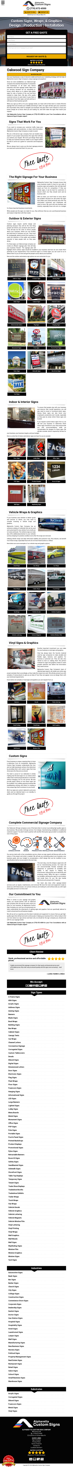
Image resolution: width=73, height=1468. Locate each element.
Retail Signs (13, 1367)
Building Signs (14, 1025)
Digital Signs (13, 1063)
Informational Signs (16, 1095)
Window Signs (13, 1256)
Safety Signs (13, 1162)
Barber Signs (13, 1283)
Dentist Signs (13, 1311)
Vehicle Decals (14, 1207)
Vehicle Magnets (15, 1218)
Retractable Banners (16, 1155)
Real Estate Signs (15, 1360)
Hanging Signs (14, 1092)
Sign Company (36, 1440)
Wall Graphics (13, 1235)
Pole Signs (12, 1130)
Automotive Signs (15, 1273)
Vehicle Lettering (15, 1214)
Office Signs (13, 1123)
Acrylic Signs (13, 1004)
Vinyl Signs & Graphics (23, 642)
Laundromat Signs (15, 1332)
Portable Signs (14, 1134)
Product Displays (15, 1144)
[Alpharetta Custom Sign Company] (36, 1423)
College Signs (13, 1294)
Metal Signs (13, 1116)
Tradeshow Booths (15, 1190)
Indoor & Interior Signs (23, 402)
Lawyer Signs (13, 1336)
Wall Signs (12, 1242)
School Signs (13, 1374)
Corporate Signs (14, 1304)
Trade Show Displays (16, 1186)
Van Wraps (12, 1204)
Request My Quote (36, 56)
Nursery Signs (13, 1350)
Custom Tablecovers (16, 1053)
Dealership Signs (14, 1308)
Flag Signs (12, 1077)
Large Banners (14, 1102)
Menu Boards (13, 1113)
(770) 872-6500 (37, 8)
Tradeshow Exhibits (16, 1193)
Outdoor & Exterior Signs (25, 218)
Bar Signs (12, 1280)
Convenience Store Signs (18, 1301)
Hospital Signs (14, 1322)
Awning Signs (13, 1011)
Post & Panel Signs (15, 1137)
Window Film (13, 1249)
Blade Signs (13, 1018)
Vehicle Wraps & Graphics (25, 512)
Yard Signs (12, 1260)
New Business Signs (16, 1346)
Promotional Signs (15, 1148)
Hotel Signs (13, 1329)
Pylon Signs (13, 1151)
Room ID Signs (14, 1158)
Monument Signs (15, 1120)
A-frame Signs (14, 997)
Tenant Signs (13, 1183)
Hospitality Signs (15, 1325)
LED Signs (12, 1099)
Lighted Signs (13, 1106)
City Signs (12, 1290)
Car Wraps (12, 1039)
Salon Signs (13, 1371)
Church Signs (13, 1287)
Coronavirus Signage (16, 1046)
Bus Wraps (12, 1028)
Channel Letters (14, 1042)
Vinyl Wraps (12, 1232)
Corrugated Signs (15, 1049)
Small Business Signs (16, 1378)
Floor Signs (12, 1084)
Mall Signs (12, 1339)
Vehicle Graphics (15, 1211)
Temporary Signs (15, 1179)
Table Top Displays (15, 1176)
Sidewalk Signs (14, 1169)
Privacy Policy (36, 1442)
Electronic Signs (14, 1074)
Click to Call (31, 12)
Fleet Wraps (13, 1081)
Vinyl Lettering (14, 1225)
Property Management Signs (19, 1357)
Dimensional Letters (16, 1067)
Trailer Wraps (13, 1197)
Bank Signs (12, 1276)
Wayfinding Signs (15, 1246)
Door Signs (12, 1071)
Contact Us (44, 12)
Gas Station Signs (15, 1318)
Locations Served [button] (36, 1447)
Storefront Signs (15, 1172)
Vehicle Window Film (16, 1221)
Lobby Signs (13, 1109)
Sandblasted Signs (15, 1165)
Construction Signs (16, 1297)
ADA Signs (12, 1000)
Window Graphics (15, 1253)
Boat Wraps (12, 1021)
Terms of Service (36, 1443)
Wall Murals (12, 1239)
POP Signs (12, 1127)
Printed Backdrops (15, 1141)
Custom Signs (18, 756)
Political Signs (14, 1353)
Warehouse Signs (15, 1381)
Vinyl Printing (13, 1228)
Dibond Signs (13, 1060)
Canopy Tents (13, 1035)
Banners (11, 1014)
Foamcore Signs (14, 1088)
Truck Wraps (13, 1200)
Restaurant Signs (15, 1364)
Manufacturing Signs (16, 1343)
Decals (11, 1056)
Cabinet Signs (13, 1032)
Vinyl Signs (12, 1411)
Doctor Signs (13, 1315)
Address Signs (14, 1007)
